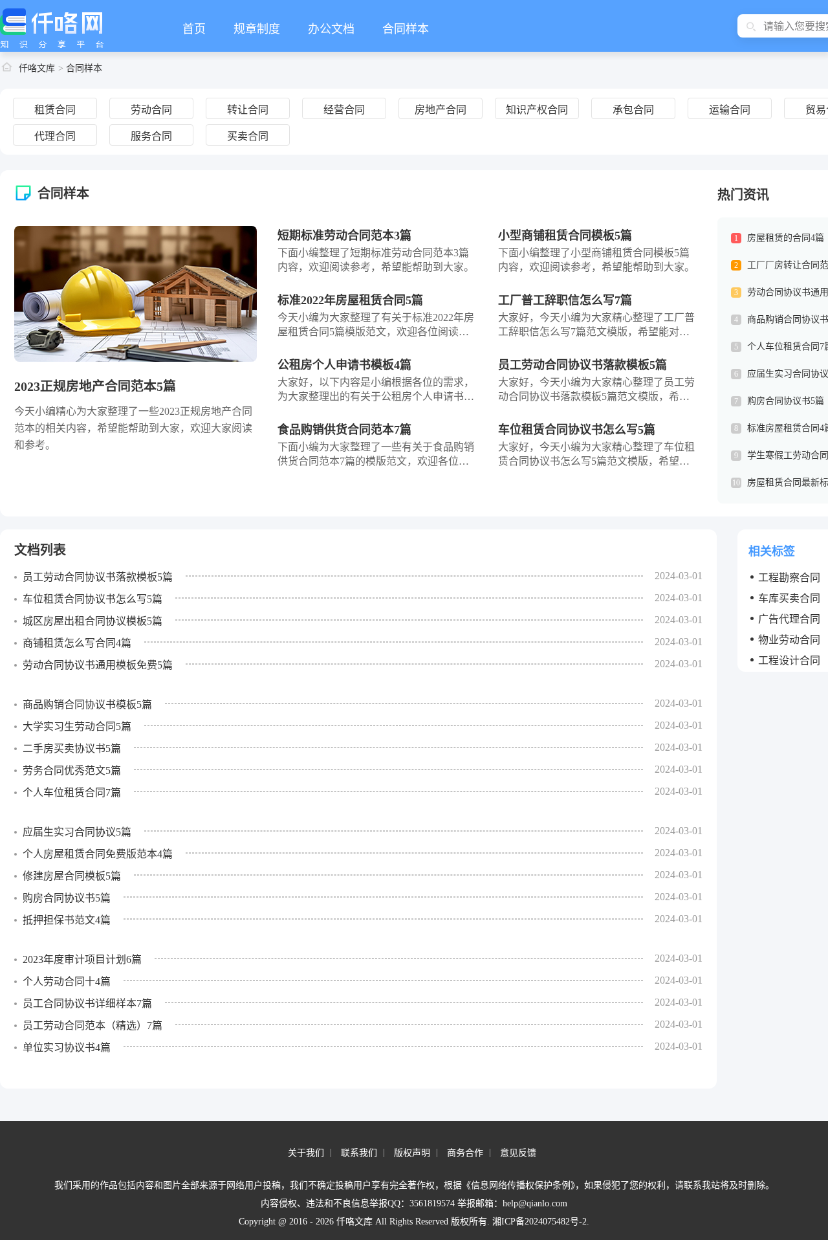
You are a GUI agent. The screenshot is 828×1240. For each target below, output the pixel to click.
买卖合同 (247, 135)
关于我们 (306, 1153)
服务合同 (151, 135)
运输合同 (729, 109)
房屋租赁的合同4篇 (785, 238)
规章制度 (257, 29)
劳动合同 (151, 109)
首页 (194, 29)
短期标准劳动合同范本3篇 (344, 235)
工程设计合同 (789, 660)
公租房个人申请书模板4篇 (344, 365)
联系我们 (359, 1153)
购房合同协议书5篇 (785, 401)
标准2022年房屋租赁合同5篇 (350, 300)
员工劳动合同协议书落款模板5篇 (582, 365)
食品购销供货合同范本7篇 (344, 429)
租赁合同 (55, 109)
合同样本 (405, 29)
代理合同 (55, 135)
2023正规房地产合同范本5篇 (95, 386)
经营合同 (344, 109)
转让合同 (247, 109)
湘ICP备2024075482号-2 (539, 1221)
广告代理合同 (789, 618)
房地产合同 (440, 109)
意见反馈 (518, 1153)
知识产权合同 (537, 109)
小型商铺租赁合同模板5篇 (565, 235)
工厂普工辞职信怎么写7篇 (565, 300)
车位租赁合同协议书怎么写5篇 (576, 429)
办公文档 (331, 29)
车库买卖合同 (789, 598)
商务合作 (465, 1153)
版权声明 (412, 1153)
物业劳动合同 (789, 639)
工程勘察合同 (789, 577)
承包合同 (633, 109)
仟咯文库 (37, 68)
